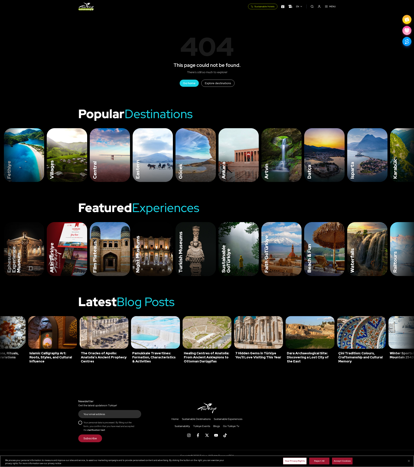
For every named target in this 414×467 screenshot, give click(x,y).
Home (175, 419)
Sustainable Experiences (228, 419)
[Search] (312, 6)
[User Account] (319, 6)
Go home (189, 83)
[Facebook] (198, 435)
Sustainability (182, 426)
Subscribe (90, 438)
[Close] (408, 460)
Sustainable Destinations (196, 419)
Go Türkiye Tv (231, 426)
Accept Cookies (342, 461)
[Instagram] (189, 435)
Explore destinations (218, 83)
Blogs (216, 426)
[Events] (282, 6)
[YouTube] (216, 435)
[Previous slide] (6, 155)
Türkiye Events (201, 426)
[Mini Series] (290, 6)
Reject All (319, 461)
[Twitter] (207, 435)
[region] (207, 461)
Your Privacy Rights (295, 461)
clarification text (96, 429)
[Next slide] (406, 155)
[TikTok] (225, 435)
